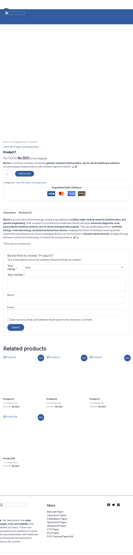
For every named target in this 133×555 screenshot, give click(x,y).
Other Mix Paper (12, 146)
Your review (16, 274)
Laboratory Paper (56, 515)
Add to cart (24, 173)
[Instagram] (118, 504)
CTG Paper (53, 529)
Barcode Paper (55, 511)
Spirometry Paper (56, 522)
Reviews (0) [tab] (25, 212)
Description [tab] (9, 212)
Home (6, 142)
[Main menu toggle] (124, 16)
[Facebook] (108, 504)
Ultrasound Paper (56, 525)
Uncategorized (18, 142)
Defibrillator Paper (57, 518)
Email (11, 307)
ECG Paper (53, 533)
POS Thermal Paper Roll (60, 536)
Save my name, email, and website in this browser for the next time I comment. (51, 319)
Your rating (12, 267)
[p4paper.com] (15, 17)
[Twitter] (113, 504)
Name (11, 294)
